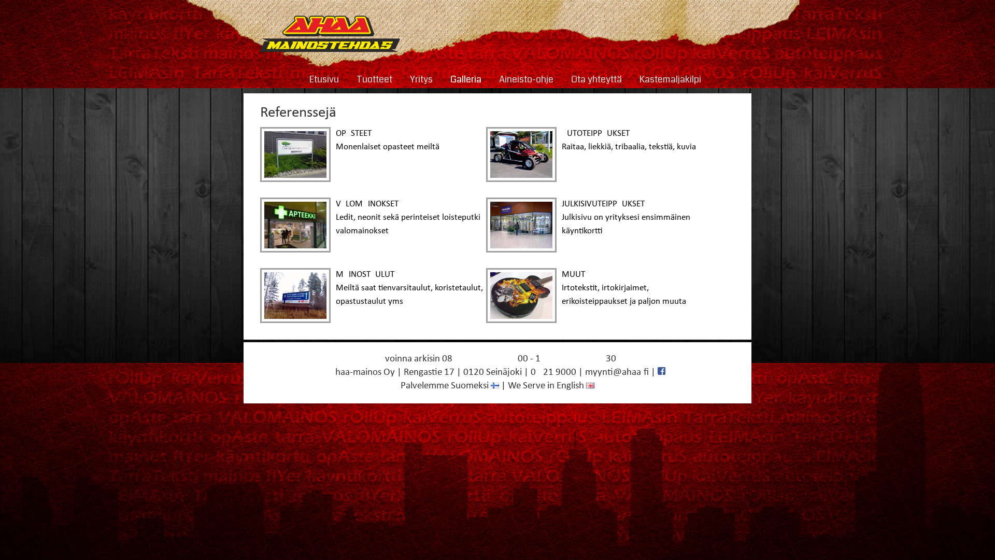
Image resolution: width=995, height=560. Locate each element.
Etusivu (324, 79)
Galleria (465, 79)
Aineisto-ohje (526, 79)
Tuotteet (374, 79)
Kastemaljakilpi (670, 79)
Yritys (421, 79)
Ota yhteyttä (596, 79)
